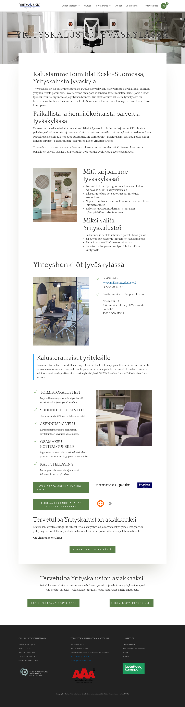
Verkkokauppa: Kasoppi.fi (82, 656)
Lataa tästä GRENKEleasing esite (59, 488)
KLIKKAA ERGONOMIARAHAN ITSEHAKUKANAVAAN (61, 505)
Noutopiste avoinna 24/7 (82, 660)
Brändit (126, 656)
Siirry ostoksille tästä (92, 549)
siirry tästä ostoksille (130, 603)
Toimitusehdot (129, 644)
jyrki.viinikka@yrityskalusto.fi (119, 282)
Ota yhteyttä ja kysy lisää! (53, 603)
